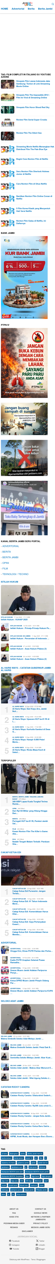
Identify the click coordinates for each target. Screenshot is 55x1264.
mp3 (46, 1181)
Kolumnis (26, 636)
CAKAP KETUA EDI (11, 852)
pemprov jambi (16, 1190)
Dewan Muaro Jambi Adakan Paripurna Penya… (28, 971)
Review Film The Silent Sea (29, 132)
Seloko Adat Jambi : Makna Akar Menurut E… (31, 1068)
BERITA (6, 551)
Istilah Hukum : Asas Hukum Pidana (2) (28, 659)
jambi (34, 1162)
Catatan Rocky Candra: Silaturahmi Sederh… (31, 1095)
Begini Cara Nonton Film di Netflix (32, 158)
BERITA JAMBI (10, 557)
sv (8, 1194)
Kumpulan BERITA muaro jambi (37, 1171)
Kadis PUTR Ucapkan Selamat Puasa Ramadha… (27, 961)
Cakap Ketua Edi (19, 889)
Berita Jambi (24, 797)
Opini (14, 808)
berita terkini (18, 1158)
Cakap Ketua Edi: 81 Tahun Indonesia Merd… (29, 902)
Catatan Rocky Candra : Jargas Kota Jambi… (31, 1116)
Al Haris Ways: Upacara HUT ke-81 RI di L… (30, 720)
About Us (13, 1209)
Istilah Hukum (9, 581)
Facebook (16, 1241)
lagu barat (35, 1176)
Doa (14, 839)
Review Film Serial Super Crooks (31, 119)
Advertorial (9, 942)
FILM (5, 568)
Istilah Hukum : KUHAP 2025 (14, 619)
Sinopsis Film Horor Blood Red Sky (32, 107)
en (36, 1158)
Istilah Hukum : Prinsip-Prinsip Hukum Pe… (30, 628)
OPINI (5, 562)
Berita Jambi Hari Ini (35, 1153)
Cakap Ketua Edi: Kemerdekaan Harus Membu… (30, 933)
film (41, 1158)
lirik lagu (29, 1181)
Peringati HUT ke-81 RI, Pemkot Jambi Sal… (30, 822)
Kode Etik (14, 1217)
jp (26, 1167)
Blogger (42, 1248)
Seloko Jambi (6, 1036)
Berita (15, 797)
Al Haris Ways (18, 706)
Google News (40, 1213)
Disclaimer (27, 1231)
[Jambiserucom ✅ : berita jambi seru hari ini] (27, 3)
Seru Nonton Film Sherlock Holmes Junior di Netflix (32, 172)
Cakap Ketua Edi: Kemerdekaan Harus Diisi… (30, 912)
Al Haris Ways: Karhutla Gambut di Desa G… (31, 730)
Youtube (16, 1248)
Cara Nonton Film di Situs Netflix (31, 183)
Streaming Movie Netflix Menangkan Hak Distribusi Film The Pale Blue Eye (35, 148)
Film (14, 829)
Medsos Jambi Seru (40, 1227)
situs (3, 1194)
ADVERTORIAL (10, 546)
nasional (34, 1185)
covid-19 (29, 1158)
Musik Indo (24, 1185)
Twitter (41, 1241)
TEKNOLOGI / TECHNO (15, 574)
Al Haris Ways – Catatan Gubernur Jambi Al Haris (26, 669)
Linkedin (42, 1245)
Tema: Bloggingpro (38, 1259)
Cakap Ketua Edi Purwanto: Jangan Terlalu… (29, 892)
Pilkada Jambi (41, 1190)
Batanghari (14, 1153)
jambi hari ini (43, 1162)
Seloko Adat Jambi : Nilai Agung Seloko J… (30, 1078)
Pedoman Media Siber (14, 1223)
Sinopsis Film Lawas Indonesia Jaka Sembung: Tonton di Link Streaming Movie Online (33, 84)
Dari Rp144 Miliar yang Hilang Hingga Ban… (29, 812)
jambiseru (5, 1167)
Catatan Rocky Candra (15, 1086)
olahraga (5, 1190)
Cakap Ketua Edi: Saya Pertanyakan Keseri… (29, 923)
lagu (27, 1176)
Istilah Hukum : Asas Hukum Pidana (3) (28, 648)
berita (23, 1153)
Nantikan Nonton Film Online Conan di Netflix (34, 197)
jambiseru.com (17, 1167)
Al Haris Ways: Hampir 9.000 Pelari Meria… (28, 740)
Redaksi (14, 1227)
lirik (22, 1181)
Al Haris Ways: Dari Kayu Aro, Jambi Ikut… (29, 710)
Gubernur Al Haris (8, 1162)
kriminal (42, 1167)
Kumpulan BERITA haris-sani (12, 1171)
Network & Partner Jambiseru (40, 1218)
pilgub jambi (29, 1190)
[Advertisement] (27, 42)
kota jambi (33, 1167)
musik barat (13, 1185)
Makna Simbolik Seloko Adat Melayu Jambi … (22, 1038)
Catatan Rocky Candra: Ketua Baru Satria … (31, 1126)
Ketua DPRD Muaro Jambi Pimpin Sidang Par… (29, 981)
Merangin (38, 1181)
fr (45, 1158)
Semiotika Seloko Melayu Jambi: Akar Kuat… (31, 1057)
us (13, 1194)
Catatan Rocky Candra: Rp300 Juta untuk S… (31, 1105)
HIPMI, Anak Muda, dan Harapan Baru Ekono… (32, 1136)
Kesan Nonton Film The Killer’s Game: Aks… (30, 832)
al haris (4, 1153)
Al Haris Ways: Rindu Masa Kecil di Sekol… (28, 751)
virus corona (21, 1194)
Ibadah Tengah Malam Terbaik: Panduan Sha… (31, 842)
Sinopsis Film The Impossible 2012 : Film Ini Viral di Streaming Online (33, 96)
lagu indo (5, 1181)
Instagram (16, 1245)
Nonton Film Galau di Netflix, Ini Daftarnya (31, 222)
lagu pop (14, 1181)
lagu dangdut (47, 1176)
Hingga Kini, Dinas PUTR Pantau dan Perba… (31, 951)
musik (4, 1185)
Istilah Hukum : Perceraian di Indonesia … (29, 638)
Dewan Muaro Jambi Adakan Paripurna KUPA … (31, 992)
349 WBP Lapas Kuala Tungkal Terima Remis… (30, 802)
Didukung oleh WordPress (19, 1259)
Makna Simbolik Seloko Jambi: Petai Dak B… (31, 1047)
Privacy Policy (40, 1223)
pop (51, 1190)
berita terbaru (6, 1158)
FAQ (14, 1213)
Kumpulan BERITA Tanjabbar (12, 1176)
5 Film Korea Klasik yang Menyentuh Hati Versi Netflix (33, 209)
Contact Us (40, 1209)
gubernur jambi (23, 1162)
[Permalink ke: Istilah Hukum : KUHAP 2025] (27, 600)
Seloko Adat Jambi (12, 1000)
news (42, 1185)
